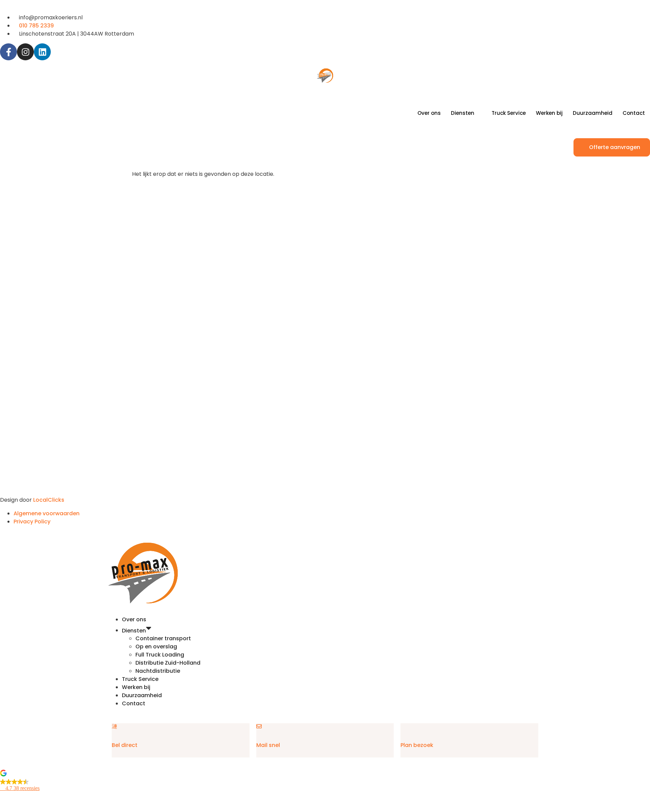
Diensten (462, 113)
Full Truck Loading (159, 655)
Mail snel (268, 745)
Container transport (163, 638)
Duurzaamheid (592, 113)
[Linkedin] (42, 51)
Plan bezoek (416, 745)
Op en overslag (156, 646)
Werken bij (549, 113)
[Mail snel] (259, 726)
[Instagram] (25, 51)
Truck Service (509, 113)
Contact (634, 113)
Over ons (429, 113)
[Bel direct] (114, 726)
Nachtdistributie (157, 671)
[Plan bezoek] (403, 726)
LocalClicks (48, 500)
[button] (325, 781)
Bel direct (124, 745)
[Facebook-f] (8, 51)
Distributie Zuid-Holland (167, 663)
